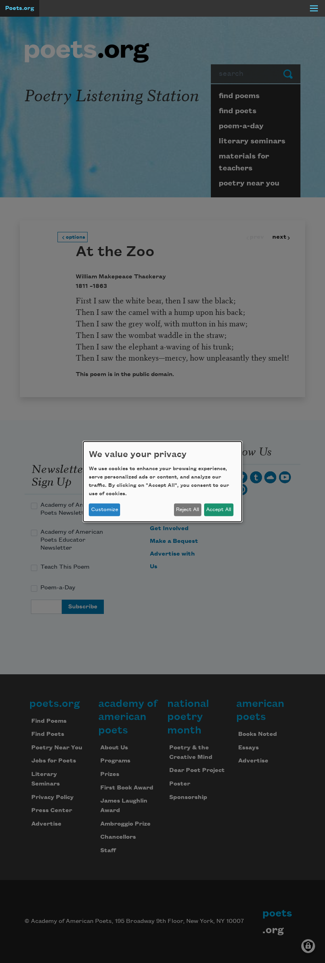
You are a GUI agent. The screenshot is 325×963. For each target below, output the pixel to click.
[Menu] (314, 8)
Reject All (187, 509)
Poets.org (19, 8)
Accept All (218, 509)
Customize (104, 509)
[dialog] (162, 481)
